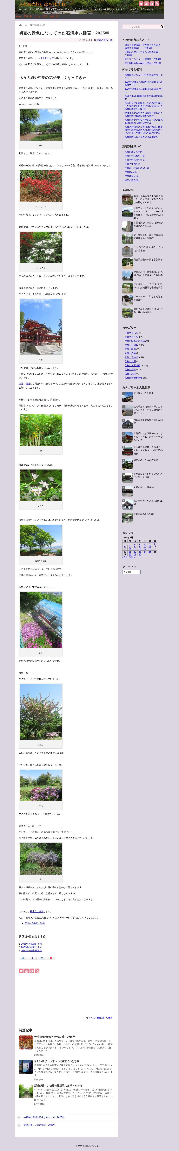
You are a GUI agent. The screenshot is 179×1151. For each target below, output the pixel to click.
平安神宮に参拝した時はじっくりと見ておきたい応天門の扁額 (148, 450)
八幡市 (109, 1018)
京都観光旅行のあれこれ (42, 4)
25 (150, 552)
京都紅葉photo (132, 176)
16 (140, 549)
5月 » (132, 557)
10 (145, 546)
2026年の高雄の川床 (31, 944)
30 (140, 554)
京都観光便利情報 (134, 378)
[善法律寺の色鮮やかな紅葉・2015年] (26, 1042)
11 (150, 546)
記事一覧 (28, 16)
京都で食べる (131, 333)
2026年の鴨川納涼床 (31, 950)
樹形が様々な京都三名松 (146, 460)
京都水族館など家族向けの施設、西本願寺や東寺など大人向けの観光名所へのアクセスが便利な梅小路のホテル (144, 130)
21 (130, 552)
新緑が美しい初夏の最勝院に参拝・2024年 (58, 1085)
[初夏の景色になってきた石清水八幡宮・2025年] (42, 958)
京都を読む (130, 373)
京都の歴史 (130, 369)
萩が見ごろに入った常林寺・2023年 (143, 59)
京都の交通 (130, 353)
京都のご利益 (131, 345)
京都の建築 (130, 349)
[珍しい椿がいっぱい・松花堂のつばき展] (26, 1067)
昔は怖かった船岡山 (144, 393)
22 (135, 552)
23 (140, 552)
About (18, 16)
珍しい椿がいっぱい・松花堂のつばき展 (57, 1061)
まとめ (38, 16)
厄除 (21, 383)
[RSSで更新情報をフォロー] (157, 3)
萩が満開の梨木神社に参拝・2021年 (143, 63)
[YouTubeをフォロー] (146, 3)
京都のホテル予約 (134, 152)
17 (145, 549)
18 (150, 549)
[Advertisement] (66, 994)
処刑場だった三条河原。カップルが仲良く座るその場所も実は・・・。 (148, 409)
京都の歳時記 (131, 357)
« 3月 (125, 557)
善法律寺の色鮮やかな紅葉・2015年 (54, 1036)
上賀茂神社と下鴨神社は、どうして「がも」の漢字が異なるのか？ (148, 436)
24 (145, 552)
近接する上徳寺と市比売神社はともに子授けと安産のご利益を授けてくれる (148, 199)
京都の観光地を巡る (135, 160)
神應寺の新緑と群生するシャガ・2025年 (43, 1117)
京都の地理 (130, 361)
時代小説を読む (132, 180)
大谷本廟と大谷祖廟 (144, 487)
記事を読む (39, 1055)
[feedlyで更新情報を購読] (151, 3)
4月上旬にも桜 (46, 58)
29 (135, 554)
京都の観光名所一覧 (135, 156)
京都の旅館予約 (132, 164)
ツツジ (92, 1018)
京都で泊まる (131, 337)
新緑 (99, 1018)
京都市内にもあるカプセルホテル (141, 137)
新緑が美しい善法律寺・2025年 (39, 1125)
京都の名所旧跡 (104, 40)
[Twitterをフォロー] (141, 3)
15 (135, 549)
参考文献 (54, 16)
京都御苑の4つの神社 (144, 514)
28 (130, 554)
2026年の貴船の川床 (31, 947)
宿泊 (45, 16)
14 (130, 549)
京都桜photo (131, 172)
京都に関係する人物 (135, 341)
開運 (28, 383)
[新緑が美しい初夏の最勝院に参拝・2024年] (26, 1091)
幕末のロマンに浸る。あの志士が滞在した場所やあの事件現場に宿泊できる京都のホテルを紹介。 (144, 106)
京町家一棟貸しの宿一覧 (137, 168)
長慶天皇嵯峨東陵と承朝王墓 (148, 259)
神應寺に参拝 (36, 911)
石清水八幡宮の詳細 (34, 923)
